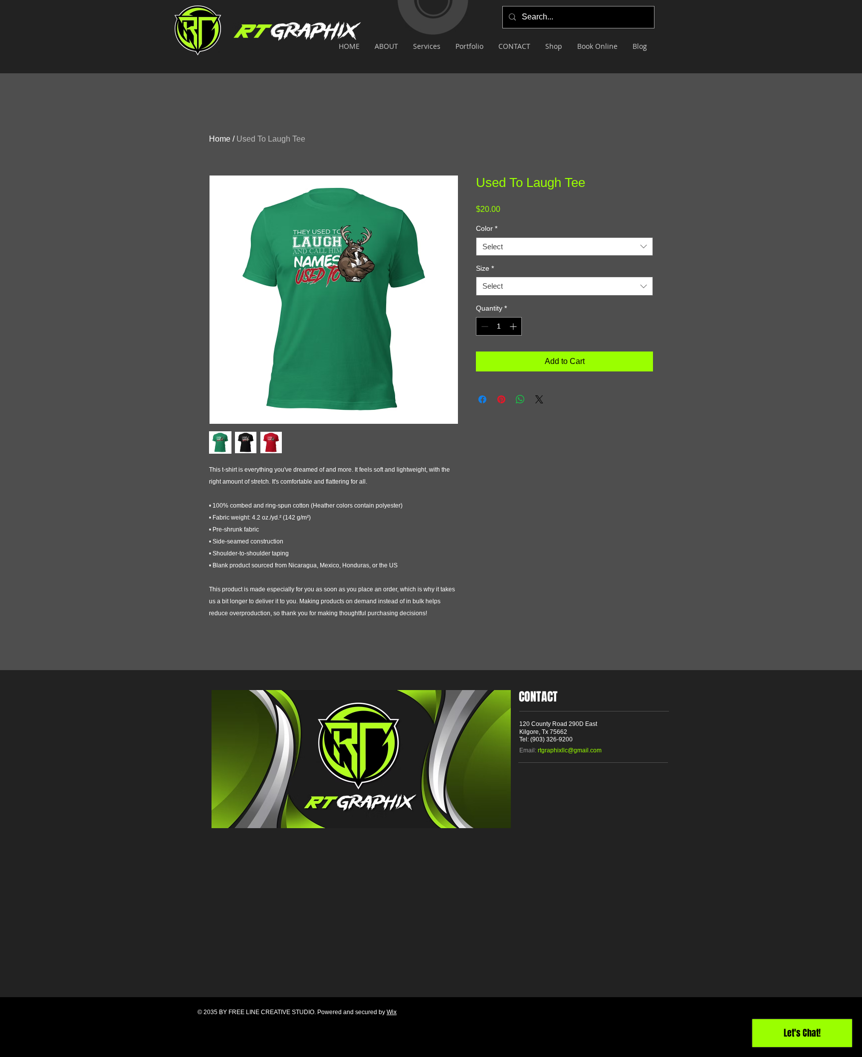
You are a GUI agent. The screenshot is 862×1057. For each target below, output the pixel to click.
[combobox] (564, 246)
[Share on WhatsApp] (520, 399)
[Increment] (514, 326)
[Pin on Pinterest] (501, 399)
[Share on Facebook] (482, 399)
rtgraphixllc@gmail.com (570, 750)
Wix (392, 1012)
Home (219, 139)
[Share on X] (539, 399)
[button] (427, 46)
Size (485, 268)
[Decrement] (483, 326)
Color (486, 228)
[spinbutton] (499, 326)
